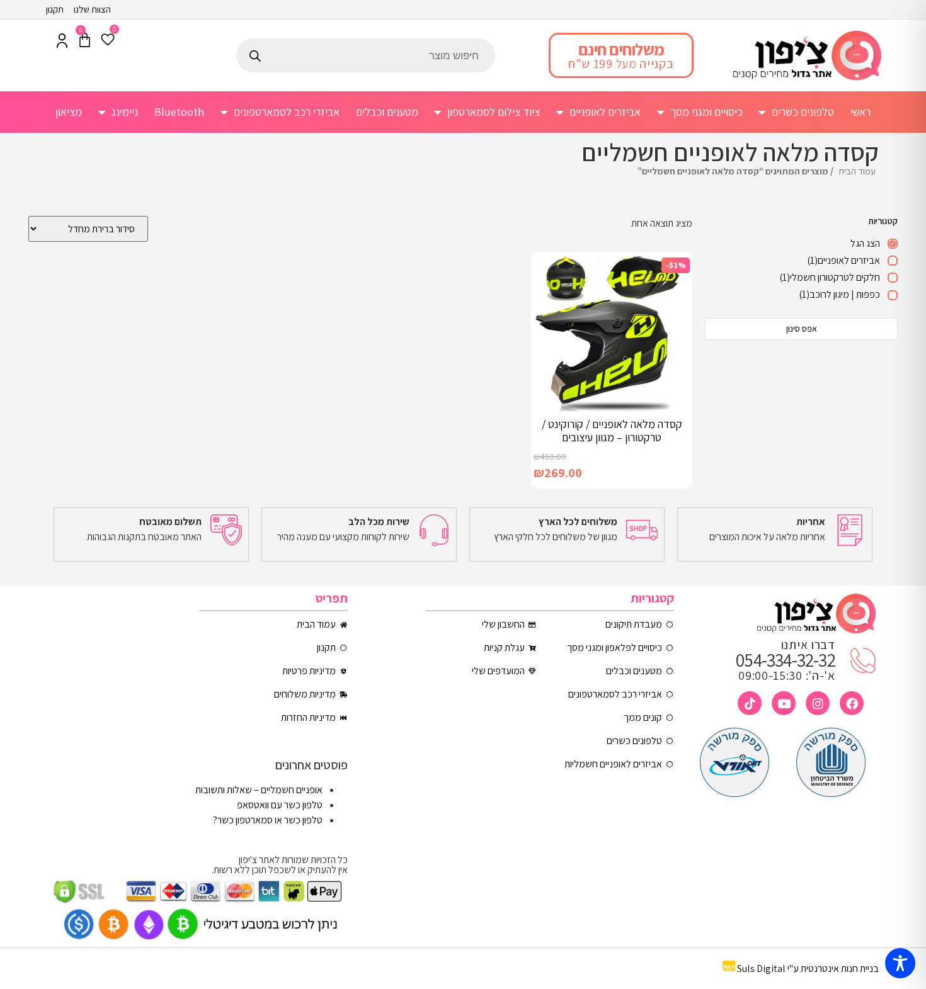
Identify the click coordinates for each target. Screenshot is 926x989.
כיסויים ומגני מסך (706, 112)
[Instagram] (818, 703)
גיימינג (125, 112)
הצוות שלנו (92, 9)
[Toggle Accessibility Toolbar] (900, 963)
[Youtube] (784, 703)
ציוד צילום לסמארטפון (493, 112)
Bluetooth (179, 112)
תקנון (55, 9)
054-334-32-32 (785, 660)
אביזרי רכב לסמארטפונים (287, 112)
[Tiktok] (750, 703)
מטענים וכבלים (387, 112)
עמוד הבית (857, 171)
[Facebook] (852, 703)
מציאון (68, 112)
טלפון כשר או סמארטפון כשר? (268, 820)
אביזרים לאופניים (605, 112)
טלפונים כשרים (803, 112)
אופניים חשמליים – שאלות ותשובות (259, 789)
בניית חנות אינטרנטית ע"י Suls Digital (808, 968)
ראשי (860, 112)
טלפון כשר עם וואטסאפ (280, 804)
